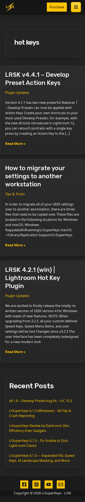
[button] (57, 7)
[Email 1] (61, 484)
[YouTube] (49, 484)
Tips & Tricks (15, 194)
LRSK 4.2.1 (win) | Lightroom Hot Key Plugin (32, 278)
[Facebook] (24, 484)
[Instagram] (36, 484)
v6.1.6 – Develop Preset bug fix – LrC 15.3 (40, 400)
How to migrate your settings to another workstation (35, 176)
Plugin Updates (17, 92)
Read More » (15, 143)
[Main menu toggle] (76, 7)
